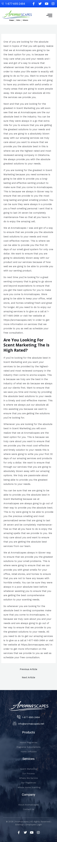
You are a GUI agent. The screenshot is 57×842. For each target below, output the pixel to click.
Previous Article (28, 669)
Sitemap (19, 824)
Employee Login (33, 824)
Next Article (28, 677)
